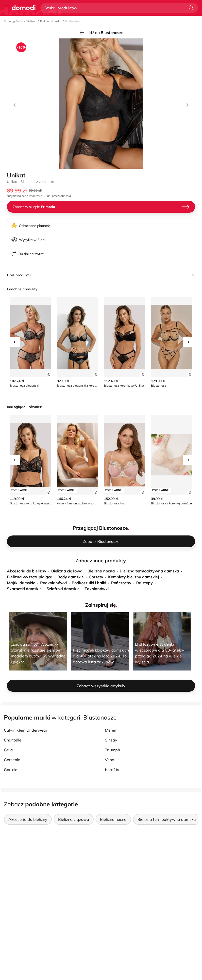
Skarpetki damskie (24, 588)
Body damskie (70, 576)
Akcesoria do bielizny (26, 570)
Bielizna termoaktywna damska (149, 570)
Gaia (8, 749)
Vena (109, 759)
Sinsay (111, 740)
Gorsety (96, 576)
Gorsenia (12, 759)
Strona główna (13, 21)
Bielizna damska (50, 21)
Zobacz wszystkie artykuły (101, 685)
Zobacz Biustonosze (101, 541)
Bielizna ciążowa (67, 570)
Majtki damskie (21, 582)
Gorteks (11, 769)
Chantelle (12, 740)
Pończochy (121, 582)
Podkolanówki (53, 582)
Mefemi (111, 730)
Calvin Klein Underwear (25, 730)
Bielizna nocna (101, 570)
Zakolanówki (96, 588)
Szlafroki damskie (63, 588)
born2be (112, 769)
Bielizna (31, 21)
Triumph (112, 749)
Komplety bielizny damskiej (133, 576)
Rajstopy (144, 582)
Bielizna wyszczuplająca (29, 576)
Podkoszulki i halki (89, 582)
